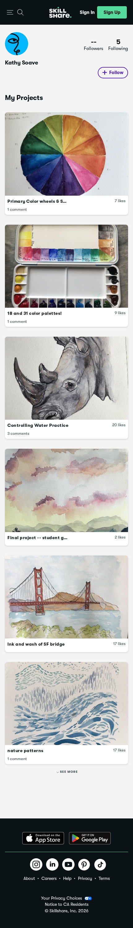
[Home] (60, 12)
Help (67, 878)
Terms (104, 878)
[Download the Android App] (90, 838)
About (29, 878)
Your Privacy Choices (61, 898)
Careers (49, 878)
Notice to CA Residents (66, 904)
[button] (10, 12)
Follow (116, 72)
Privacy (85, 878)
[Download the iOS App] (43, 838)
